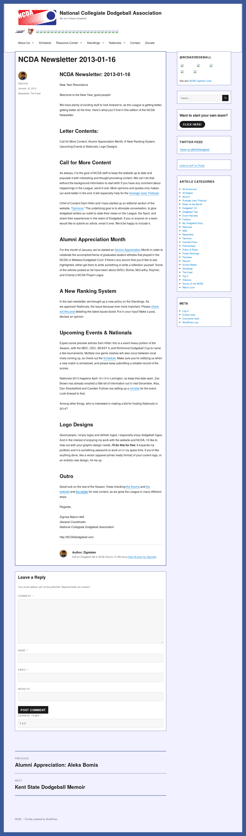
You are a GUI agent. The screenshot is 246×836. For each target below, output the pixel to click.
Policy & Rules (190, 249)
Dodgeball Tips (190, 211)
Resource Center (67, 43)
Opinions (77, 208)
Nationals (115, 43)
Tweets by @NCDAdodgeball (194, 149)
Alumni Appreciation (128, 250)
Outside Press (189, 242)
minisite (135, 388)
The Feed (35, 93)
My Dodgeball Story (192, 223)
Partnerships (189, 245)
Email (23, 669)
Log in (185, 311)
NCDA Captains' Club (200, 80)
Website (24, 689)
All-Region (187, 193)
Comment (26, 596)
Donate (150, 43)
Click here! (192, 124)
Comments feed (190, 318)
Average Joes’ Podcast (144, 193)
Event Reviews (190, 215)
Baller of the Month (192, 204)
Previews (187, 257)
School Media (189, 264)
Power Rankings (190, 253)
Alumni (186, 196)
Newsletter (23, 93)
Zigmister (23, 83)
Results (186, 261)
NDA (184, 230)
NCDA (18, 819)
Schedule (45, 43)
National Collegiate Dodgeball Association (111, 12)
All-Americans (189, 189)
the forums (133, 487)
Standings (93, 43)
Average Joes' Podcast (194, 200)
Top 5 (185, 276)
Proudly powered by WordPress (41, 819)
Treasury (186, 279)
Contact (135, 43)
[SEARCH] (225, 98)
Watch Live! (188, 287)
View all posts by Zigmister (142, 556)
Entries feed (188, 314)
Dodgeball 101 (189, 208)
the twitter (82, 492)
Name (23, 650)
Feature (186, 219)
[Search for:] (201, 98)
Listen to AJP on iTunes (192, 165)
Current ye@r (30, 715)
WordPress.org (190, 322)
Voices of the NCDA (192, 283)
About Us (24, 43)
